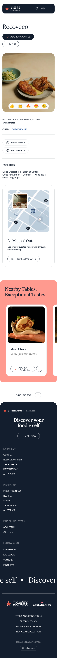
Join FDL (8, 532)
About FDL (9, 527)
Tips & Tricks (10, 505)
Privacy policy (28, 621)
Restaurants (16, 410)
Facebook (9, 554)
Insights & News (12, 491)
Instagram (9, 549)
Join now (30, 435)
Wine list (39, 174)
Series (6, 500)
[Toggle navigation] (49, 9)
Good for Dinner (11, 174)
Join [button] (43, 9)
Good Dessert (9, 171)
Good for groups (11, 177)
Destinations (10, 469)
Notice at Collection (28, 631)
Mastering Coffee (29, 171)
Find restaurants (26, 259)
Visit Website (17, 150)
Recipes (7, 496)
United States (30, 648)
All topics (9, 510)
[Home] (12, 8)
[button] (37, 9)
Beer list (27, 174)
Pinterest (8, 565)
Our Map (8, 455)
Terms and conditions (28, 616)
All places (9, 474)
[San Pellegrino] (42, 605)
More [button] (12, 44)
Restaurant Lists (12, 459)
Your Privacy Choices (28, 626)
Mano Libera (18, 349)
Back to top (23, 395)
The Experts (10, 464)
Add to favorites (20, 36)
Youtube (8, 560)
